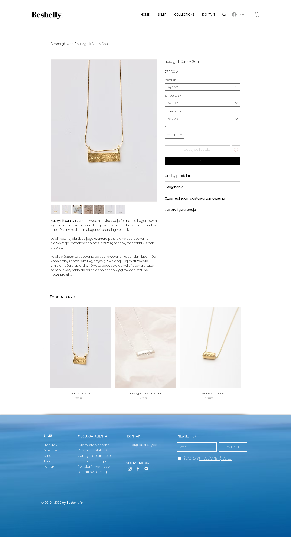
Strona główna (62, 44)
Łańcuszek (173, 96)
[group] (145, 354)
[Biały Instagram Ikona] (129, 468)
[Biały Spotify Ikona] (146, 468)
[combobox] (202, 87)
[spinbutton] (174, 134)
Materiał (171, 80)
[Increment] (181, 134)
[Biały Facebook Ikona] (138, 468)
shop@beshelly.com (144, 445)
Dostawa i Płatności (94, 450)
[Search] (224, 14)
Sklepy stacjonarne (94, 445)
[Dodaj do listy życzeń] (236, 149)
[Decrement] (167, 134)
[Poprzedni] (43, 347)
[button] (257, 14)
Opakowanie (174, 111)
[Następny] (247, 347)
